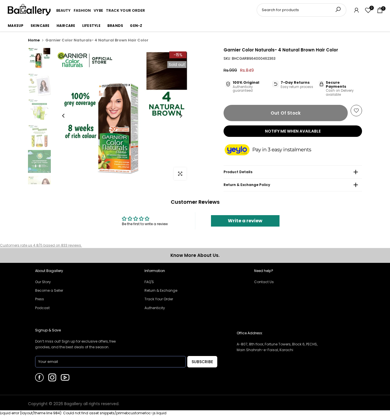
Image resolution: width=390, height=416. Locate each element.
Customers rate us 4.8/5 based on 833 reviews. (41, 245)
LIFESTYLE (91, 25)
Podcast (42, 307)
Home (34, 40)
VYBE (98, 10)
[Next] (180, 115)
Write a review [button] (245, 220)
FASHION (82, 10)
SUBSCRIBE (202, 362)
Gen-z (136, 25)
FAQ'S (149, 281)
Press (39, 299)
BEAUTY (63, 10)
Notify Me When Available (293, 131)
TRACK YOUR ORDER (125, 10)
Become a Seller (49, 290)
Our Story (43, 281)
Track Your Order (158, 299)
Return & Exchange (160, 290)
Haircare (66, 25)
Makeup (16, 25)
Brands (115, 25)
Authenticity (154, 307)
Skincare (40, 25)
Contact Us (264, 281)
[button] (273, 150)
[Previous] (63, 115)
